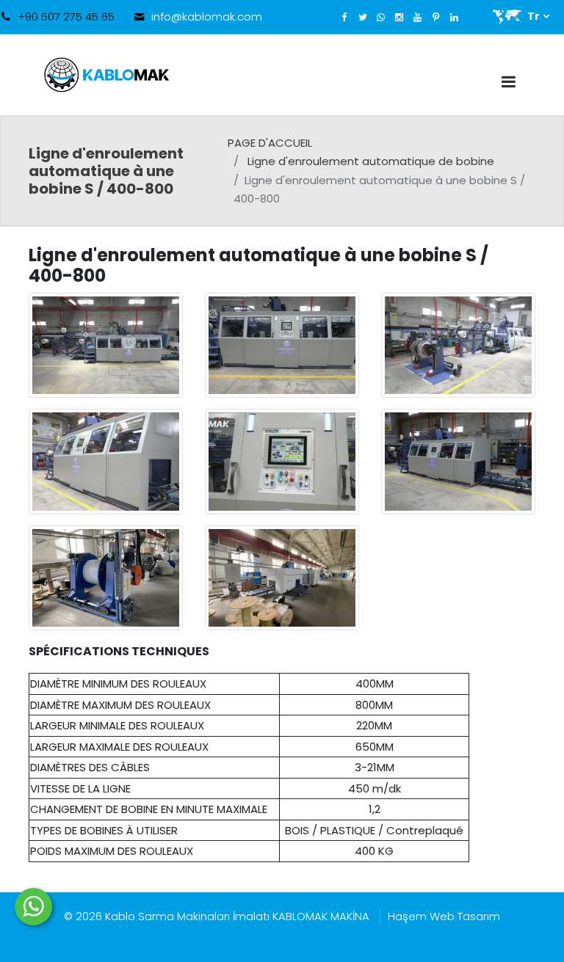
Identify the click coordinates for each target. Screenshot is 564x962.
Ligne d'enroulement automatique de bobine (370, 161)
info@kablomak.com (206, 16)
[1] (508, 82)
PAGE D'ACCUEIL (270, 142)
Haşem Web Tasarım (444, 916)
